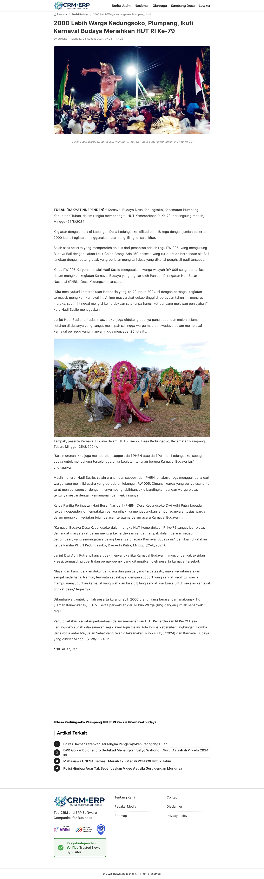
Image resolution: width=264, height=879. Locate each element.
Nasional (141, 6)
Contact (173, 797)
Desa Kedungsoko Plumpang (79, 722)
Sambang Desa (183, 6)
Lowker (204, 6)
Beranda (62, 14)
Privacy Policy (177, 816)
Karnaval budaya (143, 722)
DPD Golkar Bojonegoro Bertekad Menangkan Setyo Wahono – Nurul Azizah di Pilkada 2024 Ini (136, 752)
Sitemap (120, 816)
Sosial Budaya (80, 14)
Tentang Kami (124, 797)
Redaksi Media (125, 806)
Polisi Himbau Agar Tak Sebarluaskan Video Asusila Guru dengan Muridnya (122, 768)
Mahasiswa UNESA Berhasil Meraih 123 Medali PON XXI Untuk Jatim (117, 761)
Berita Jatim (121, 6)
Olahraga (160, 6)
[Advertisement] (132, 175)
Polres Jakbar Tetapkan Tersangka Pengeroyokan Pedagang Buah (115, 744)
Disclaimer (174, 806)
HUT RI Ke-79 (116, 722)
